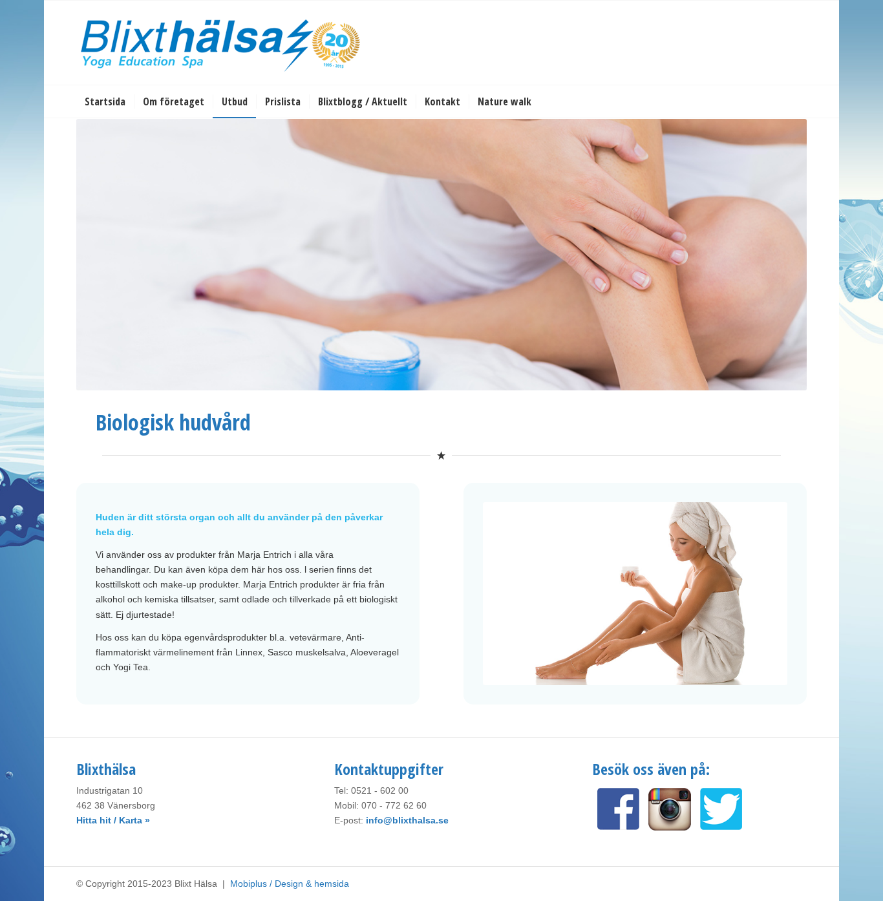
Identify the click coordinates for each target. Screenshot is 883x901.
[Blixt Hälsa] (221, 43)
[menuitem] (105, 101)
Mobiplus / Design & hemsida (289, 883)
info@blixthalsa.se (407, 820)
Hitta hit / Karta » (113, 820)
